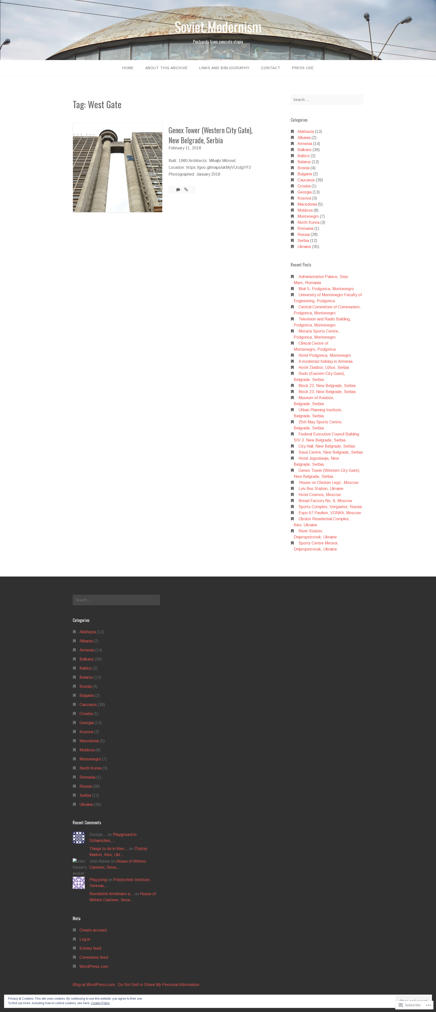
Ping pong (98, 880)
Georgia (304, 192)
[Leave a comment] (179, 189)
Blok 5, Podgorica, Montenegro (326, 289)
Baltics (303, 156)
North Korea (308, 222)
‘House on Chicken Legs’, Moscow (328, 482)
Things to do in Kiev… (108, 848)
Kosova (304, 198)
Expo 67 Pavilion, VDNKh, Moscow (329, 513)
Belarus (304, 162)
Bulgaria (304, 174)
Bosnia (303, 168)
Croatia (304, 186)
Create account (93, 930)
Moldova (305, 210)
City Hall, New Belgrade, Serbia (326, 446)
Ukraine (304, 246)
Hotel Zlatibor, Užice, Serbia (323, 367)
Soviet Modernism (218, 26)
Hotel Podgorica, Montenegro (324, 355)
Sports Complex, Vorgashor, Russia (330, 507)
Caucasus (306, 180)
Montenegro (308, 216)
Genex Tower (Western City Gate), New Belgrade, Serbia (211, 135)
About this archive (166, 68)
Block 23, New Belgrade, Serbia (327, 392)
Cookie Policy (100, 1003)
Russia (303, 234)
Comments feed (93, 957)
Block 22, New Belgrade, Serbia (327, 386)
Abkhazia (305, 131)
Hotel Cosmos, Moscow (319, 495)
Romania (305, 228)
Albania (304, 137)
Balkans (304, 150)
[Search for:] (327, 99)
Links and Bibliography (224, 68)
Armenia (304, 144)
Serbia (303, 240)
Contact (270, 68)
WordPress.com (93, 966)
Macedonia (307, 204)
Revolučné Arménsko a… (111, 894)
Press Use (303, 68)
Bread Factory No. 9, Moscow (325, 501)
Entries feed (90, 948)
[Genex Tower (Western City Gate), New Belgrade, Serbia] (186, 189)
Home (128, 68)
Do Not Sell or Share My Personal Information (158, 984)
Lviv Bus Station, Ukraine (320, 488)
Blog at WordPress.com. (94, 984)
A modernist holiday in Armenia (325, 361)
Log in (84, 939)
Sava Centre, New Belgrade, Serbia (330, 452)
